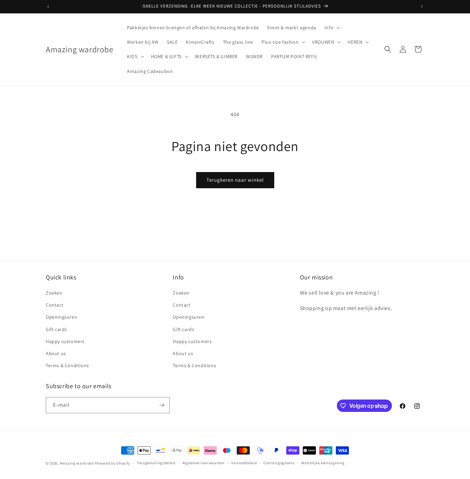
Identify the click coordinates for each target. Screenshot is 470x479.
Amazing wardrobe (77, 463)
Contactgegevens (279, 462)
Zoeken (54, 293)
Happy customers (65, 341)
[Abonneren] (161, 405)
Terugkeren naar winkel (235, 180)
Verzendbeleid (244, 462)
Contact (54, 305)
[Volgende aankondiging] (421, 6)
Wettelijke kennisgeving (322, 462)
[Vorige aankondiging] (48, 6)
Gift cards (56, 329)
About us (56, 353)
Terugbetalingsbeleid (156, 462)
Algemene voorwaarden (203, 462)
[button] (331, 27)
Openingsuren (61, 317)
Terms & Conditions (67, 365)
